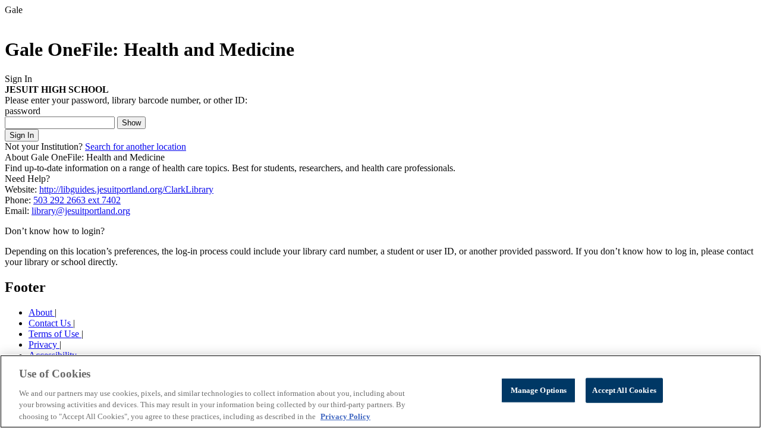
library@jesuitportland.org (81, 211)
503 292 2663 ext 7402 (77, 200)
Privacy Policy (345, 415)
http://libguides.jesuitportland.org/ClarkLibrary (126, 189)
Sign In (22, 135)
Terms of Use (55, 334)
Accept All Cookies (624, 390)
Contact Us (51, 323)
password (22, 111)
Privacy (44, 344)
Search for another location (135, 146)
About (42, 312)
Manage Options (539, 390)
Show (131, 122)
